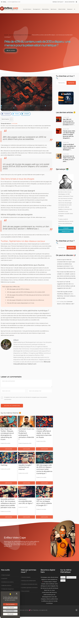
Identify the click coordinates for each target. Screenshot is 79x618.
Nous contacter (69, 1)
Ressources (69, 9)
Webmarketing (45, 9)
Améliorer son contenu (8, 582)
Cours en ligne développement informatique (20, 34)
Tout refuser (10, 607)
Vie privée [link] (10, 614)
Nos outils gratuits (27, 9)
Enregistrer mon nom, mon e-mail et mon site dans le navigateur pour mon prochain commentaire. (25, 398)
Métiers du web (61, 9)
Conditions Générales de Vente (29, 584)
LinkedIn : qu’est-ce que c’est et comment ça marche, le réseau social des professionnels (66, 276)
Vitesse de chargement (8, 589)
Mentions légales (26, 577)
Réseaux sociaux (71, 577)
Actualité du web (7, 108)
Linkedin (66, 228)
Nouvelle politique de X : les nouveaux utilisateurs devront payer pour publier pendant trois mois (8, 503)
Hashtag (4, 465)
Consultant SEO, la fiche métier (65, 268)
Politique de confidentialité (29, 580)
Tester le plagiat (6, 575)
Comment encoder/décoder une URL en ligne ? (26, 501)
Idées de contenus (6, 585)
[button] (6, 114)
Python (63, 577)
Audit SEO (4, 578)
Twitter (48, 105)
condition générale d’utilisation (30, 587)
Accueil (6, 34)
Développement (36, 9)
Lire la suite (8, 449)
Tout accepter (10, 604)
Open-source (53, 9)
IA (74, 9)
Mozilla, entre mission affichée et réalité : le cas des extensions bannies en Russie (43, 433)
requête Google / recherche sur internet (25, 467)
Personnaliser (10, 611)
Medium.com (66, 231)
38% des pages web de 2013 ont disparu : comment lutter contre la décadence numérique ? (44, 469)
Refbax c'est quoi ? (58, 1)
